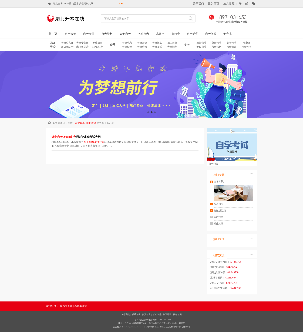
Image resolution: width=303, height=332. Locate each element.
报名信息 (219, 204)
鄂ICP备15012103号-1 (133, 327)
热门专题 (218, 174)
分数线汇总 (220, 210)
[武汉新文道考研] (65, 23)
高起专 (175, 33)
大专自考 (125, 33)
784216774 (231, 267)
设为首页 (213, 3)
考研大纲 (216, 46)
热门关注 (218, 239)
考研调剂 (172, 46)
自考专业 (88, 33)
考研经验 (127, 46)
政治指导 (201, 42)
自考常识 (219, 181)
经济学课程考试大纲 (76, 136)
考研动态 (127, 42)
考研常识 (142, 42)
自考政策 (70, 33)
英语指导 (216, 42)
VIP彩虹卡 (97, 46)
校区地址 (167, 314)
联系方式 (136, 314)
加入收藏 (228, 3)
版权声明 (157, 314)
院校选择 (219, 217)
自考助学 (192, 33)
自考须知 (213, 163)
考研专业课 (82, 42)
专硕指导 (201, 46)
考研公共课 (67, 42)
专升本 (227, 33)
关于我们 (198, 3)
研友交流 (218, 255)
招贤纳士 (146, 314)
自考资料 (107, 33)
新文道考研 (59, 123)
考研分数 (142, 46)
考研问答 (247, 46)
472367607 (230, 277)
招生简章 (172, 42)
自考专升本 (66, 306)
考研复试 (157, 46)
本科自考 (143, 33)
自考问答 (210, 33)
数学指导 (232, 42)
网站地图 (177, 314)
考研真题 (232, 46)
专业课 (246, 42)
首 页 (53, 33)
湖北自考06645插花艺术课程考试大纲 (73, 3)
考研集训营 (81, 306)
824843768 (235, 262)
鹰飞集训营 (82, 46)
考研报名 (157, 42)
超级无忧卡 (67, 46)
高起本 (160, 33)
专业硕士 (97, 42)
